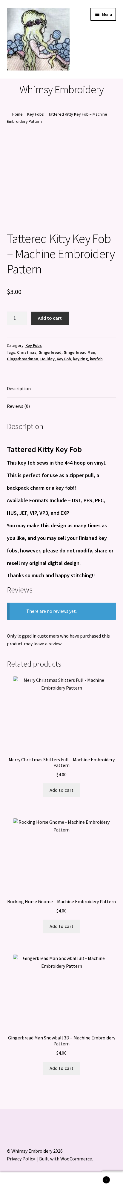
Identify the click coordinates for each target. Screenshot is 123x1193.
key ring (80, 359)
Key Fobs (35, 114)
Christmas (26, 352)
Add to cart (50, 318)
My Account (20, 1183)
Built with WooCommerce (65, 1159)
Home (17, 114)
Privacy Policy (21, 1159)
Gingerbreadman (22, 359)
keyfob (96, 359)
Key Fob (64, 359)
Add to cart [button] (61, 790)
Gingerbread (50, 352)
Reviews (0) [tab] (18, 406)
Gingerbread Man (79, 352)
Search (61, 1183)
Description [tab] (19, 388)
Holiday (47, 359)
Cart (94, 1177)
